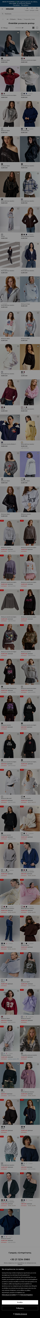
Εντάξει (20, 1302)
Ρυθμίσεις (20, 1308)
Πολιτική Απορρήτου (26, 1295)
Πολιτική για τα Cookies (9, 1295)
